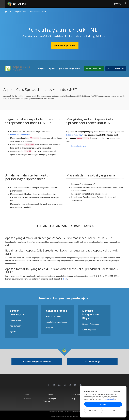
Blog (73, 398)
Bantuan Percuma (53, 316)
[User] (126, 4)
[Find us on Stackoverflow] (64, 385)
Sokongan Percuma (49, 399)
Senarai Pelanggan (90, 324)
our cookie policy (109, 399)
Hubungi (75, 416)
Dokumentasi (95, 68)
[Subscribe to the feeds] (80, 385)
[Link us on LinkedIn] (59, 385)
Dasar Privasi (55, 416)
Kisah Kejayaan (89, 329)
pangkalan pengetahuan (69, 68)
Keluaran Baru (77, 394)
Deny (113, 410)
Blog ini (41, 68)
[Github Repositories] (75, 385)
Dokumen (27, 398)
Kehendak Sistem (78, 146)
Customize (93, 410)
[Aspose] (17, 4)
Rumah (26, 394)
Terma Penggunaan (66, 416)
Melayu (119, 4)
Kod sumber (15, 326)
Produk (50, 394)
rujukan (52, 68)
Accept (103, 404)
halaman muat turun (74, 135)
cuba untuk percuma (64, 45)
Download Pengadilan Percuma (36, 361)
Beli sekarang (117, 68)
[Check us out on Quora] (70, 385)
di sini (65, 279)
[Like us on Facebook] (49, 385)
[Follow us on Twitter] (54, 385)
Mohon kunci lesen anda (20, 135)
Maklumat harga (92, 361)
